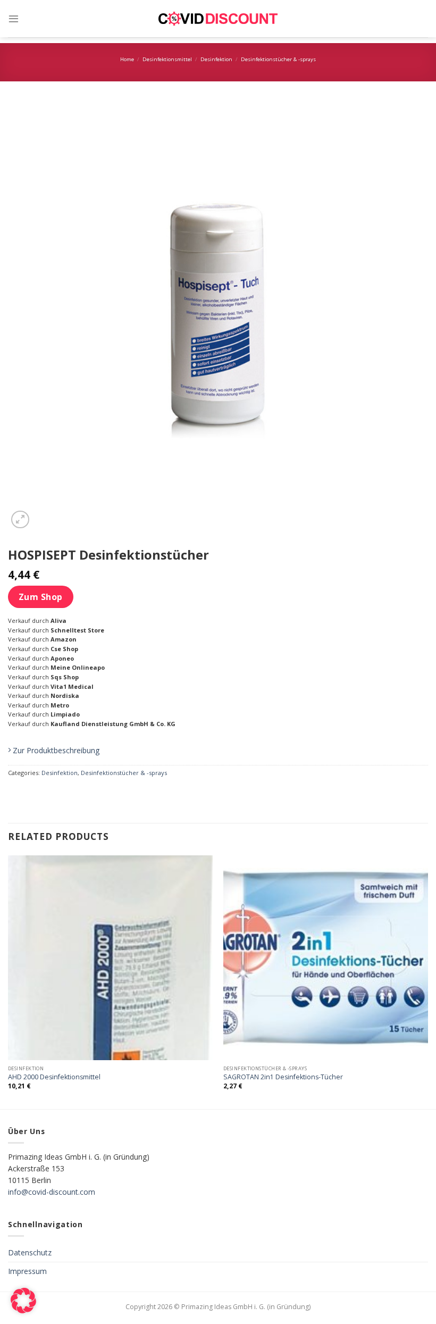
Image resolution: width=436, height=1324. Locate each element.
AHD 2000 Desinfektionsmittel (54, 1077)
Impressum (27, 1271)
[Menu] (13, 18)
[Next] (427, 981)
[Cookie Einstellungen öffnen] (23, 1310)
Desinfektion (216, 59)
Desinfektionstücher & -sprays (278, 59)
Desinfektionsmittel (167, 59)
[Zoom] (20, 519)
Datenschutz (30, 1252)
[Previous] (8, 981)
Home (127, 59)
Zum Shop (41, 597)
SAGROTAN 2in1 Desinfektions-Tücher (283, 1077)
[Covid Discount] (218, 19)
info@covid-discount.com (51, 1192)
